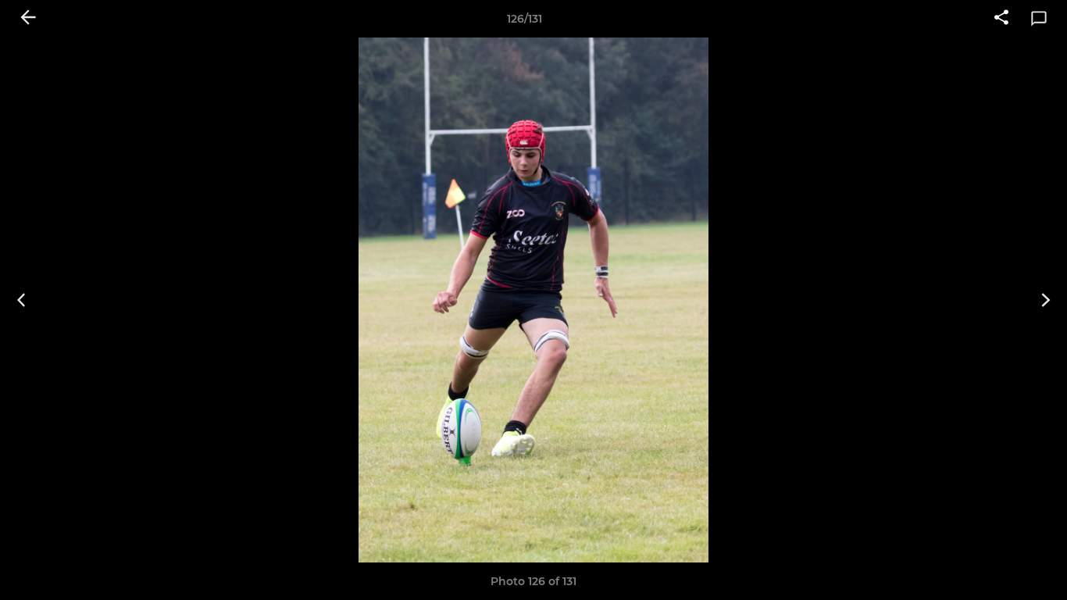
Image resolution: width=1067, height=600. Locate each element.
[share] (1001, 19)
